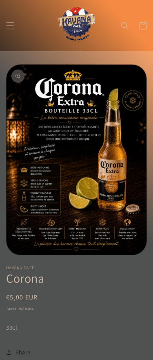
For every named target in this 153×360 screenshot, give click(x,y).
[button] (10, 26)
